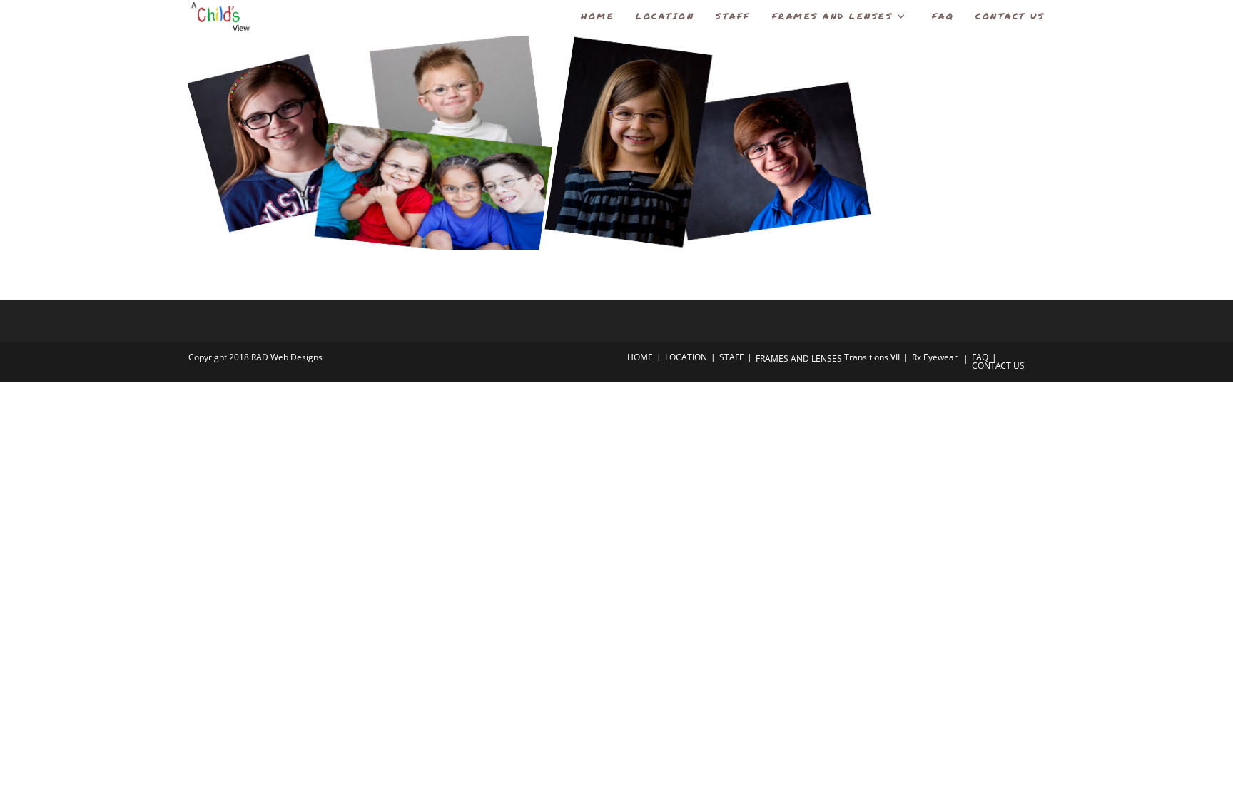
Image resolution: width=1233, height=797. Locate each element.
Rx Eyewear (935, 357)
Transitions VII (872, 357)
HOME (640, 357)
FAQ (980, 357)
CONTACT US (998, 366)
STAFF (731, 357)
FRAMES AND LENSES (799, 358)
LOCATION (686, 357)
